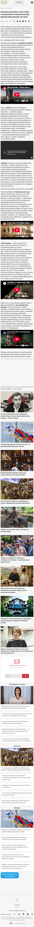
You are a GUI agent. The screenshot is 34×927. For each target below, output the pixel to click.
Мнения (17, 808)
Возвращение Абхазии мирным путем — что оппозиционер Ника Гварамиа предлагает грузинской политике (16, 731)
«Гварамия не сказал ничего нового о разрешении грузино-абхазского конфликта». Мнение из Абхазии (16, 621)
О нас (17, 899)
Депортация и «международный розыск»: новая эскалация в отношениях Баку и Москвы (17, 715)
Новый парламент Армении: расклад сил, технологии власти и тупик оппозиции (13, 474)
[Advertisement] (17, 373)
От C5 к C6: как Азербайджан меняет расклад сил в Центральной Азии (17, 794)
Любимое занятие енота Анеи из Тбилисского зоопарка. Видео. (15, 530)
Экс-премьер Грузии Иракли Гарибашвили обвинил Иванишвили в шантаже (15, 722)
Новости (17, 746)
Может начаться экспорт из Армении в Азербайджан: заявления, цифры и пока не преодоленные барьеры (14, 590)
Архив (3, 8)
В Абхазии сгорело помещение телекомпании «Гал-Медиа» (16, 786)
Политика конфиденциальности (17, 910)
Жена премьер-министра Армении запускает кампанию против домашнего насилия (15, 707)
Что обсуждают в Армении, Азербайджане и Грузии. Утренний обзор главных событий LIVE (15, 502)
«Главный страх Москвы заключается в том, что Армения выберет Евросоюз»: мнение (15, 445)
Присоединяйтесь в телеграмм (10, 875)
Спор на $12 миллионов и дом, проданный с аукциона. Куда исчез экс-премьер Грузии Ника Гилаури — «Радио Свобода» (15, 416)
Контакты (17, 904)
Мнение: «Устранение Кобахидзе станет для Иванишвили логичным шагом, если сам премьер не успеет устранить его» (17, 651)
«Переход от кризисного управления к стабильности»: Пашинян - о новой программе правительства (15, 560)
